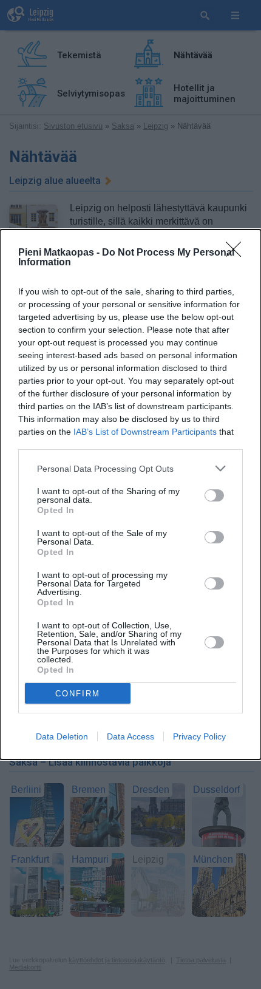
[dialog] (130, 494)
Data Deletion (62, 736)
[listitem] (130, 468)
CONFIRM (77, 693)
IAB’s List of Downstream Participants (145, 432)
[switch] (214, 495)
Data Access (130, 736)
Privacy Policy (199, 736)
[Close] (237, 253)
